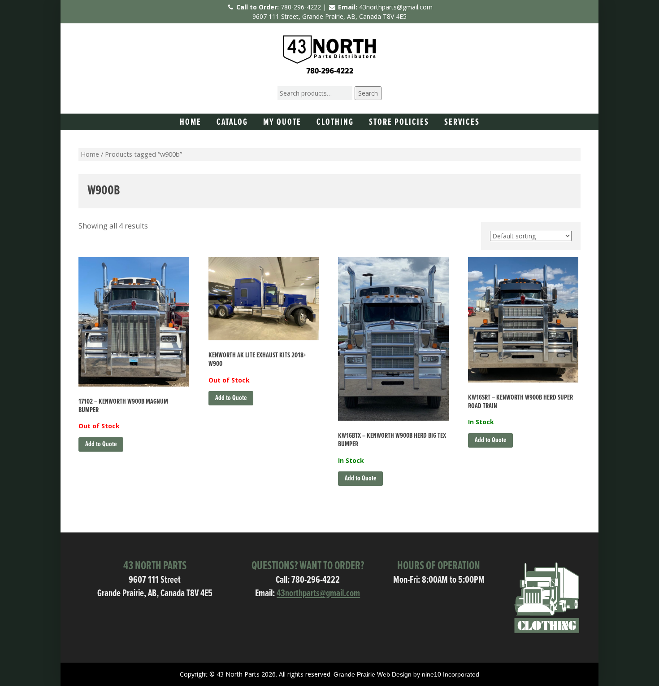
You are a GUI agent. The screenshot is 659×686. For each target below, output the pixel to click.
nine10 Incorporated (450, 674)
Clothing (335, 122)
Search (368, 93)
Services (462, 122)
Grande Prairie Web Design (373, 674)
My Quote (282, 122)
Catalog (232, 122)
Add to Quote (101, 444)
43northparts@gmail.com (396, 7)
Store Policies (399, 122)
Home (190, 122)
